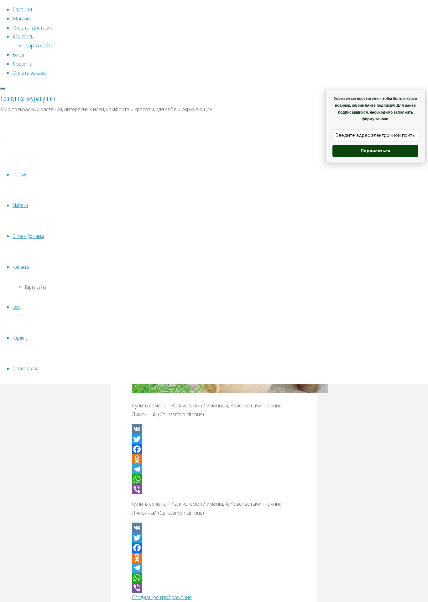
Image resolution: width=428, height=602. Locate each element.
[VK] (214, 429)
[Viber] (214, 489)
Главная (20, 174)
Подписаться (375, 150)
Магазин (20, 205)
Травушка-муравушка (27, 98)
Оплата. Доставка (28, 235)
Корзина (20, 337)
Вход (17, 306)
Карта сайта (35, 286)
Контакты (21, 266)
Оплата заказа (25, 368)
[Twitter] (214, 439)
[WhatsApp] (214, 479)
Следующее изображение (162, 597)
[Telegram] (214, 469)
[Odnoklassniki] (214, 459)
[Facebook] (214, 449)
